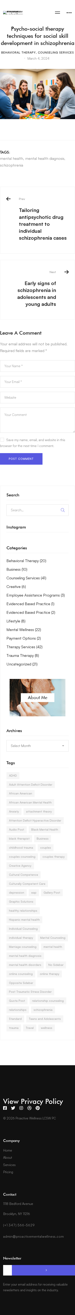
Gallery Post (52, 892)
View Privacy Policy (33, 1101)
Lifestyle (15, 621)
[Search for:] (37, 510)
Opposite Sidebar (21, 983)
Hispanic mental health (24, 919)
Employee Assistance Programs (35, 595)
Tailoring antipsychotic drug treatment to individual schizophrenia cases (43, 219)
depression (16, 892)
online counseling (21, 974)
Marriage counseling (22, 946)
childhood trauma (21, 847)
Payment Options (23, 638)
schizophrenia (11, 165)
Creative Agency (20, 865)
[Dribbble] (29, 1108)
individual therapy (21, 937)
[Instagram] (21, 1108)
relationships (17, 1009)
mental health (11, 158)
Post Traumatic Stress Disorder (30, 991)
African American (20, 793)
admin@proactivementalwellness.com (33, 1236)
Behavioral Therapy (18, 52)
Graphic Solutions (21, 901)
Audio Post (16, 829)
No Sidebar (56, 965)
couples (45, 847)
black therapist (19, 838)
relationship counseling (48, 1000)
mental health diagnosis (44, 158)
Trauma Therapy (22, 655)
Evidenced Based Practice (30, 603)
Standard (15, 1018)
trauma (14, 1028)
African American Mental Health (30, 802)
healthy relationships (23, 910)
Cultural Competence (23, 874)
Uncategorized (22, 664)
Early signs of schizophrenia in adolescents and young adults (36, 288)
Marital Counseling (52, 937)
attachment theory (39, 811)
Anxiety (14, 811)
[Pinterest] (37, 1108)
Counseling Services (56, 52)
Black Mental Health (44, 829)
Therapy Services (24, 646)
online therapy (49, 974)
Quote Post (17, 1000)
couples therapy (53, 856)
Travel (30, 1028)
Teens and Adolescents (45, 1018)
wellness (46, 1028)
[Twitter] (13, 1108)
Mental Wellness (23, 629)
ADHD (13, 775)
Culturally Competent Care (27, 883)
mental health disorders (25, 965)
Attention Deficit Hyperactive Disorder (35, 820)
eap (33, 892)
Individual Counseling (23, 928)
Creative (16, 586)
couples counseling (22, 856)
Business (16, 569)
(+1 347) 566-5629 (19, 1225)
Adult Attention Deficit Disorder (30, 784)
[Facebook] (5, 1108)
